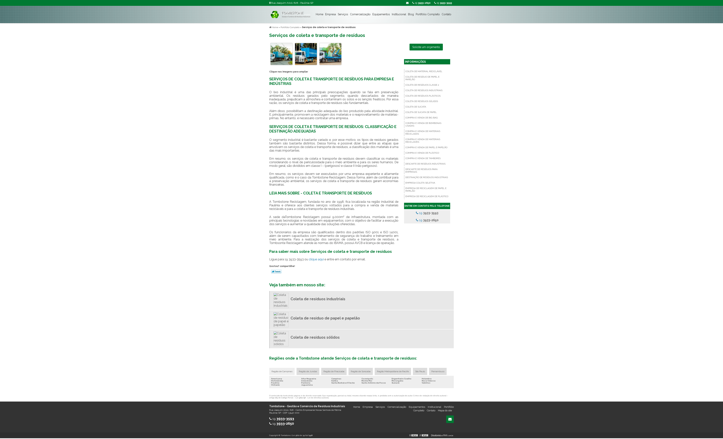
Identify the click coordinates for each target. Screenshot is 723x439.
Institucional (399, 14)
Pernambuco (437, 371)
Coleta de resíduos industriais (423, 90)
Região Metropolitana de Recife (393, 371)
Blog (411, 14)
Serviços (343, 14)
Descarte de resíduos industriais (425, 163)
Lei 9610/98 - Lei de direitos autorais (312, 398)
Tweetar (276, 271)
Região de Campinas (282, 371)
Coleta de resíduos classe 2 (422, 85)
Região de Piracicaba (333, 371)
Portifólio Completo (428, 14)
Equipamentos (381, 14)
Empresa (330, 14)
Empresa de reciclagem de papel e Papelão (425, 189)
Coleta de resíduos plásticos (423, 96)
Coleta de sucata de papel (421, 112)
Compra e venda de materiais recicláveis (422, 140)
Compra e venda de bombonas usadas (423, 124)
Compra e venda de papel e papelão (426, 147)
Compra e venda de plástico (422, 153)
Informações (415, 61)
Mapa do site (445, 410)
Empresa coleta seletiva (420, 182)
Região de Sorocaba (361, 371)
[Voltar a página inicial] (290, 14)
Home (319, 14)
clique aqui (316, 259)
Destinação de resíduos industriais (426, 177)
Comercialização (360, 14)
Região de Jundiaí (308, 371)
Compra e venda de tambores (423, 158)
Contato (446, 14)
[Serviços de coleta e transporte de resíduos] (281, 54)
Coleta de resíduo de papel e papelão (422, 78)
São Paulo (420, 371)
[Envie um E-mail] (407, 3)
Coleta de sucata (415, 106)
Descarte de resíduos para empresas (421, 170)
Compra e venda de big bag (421, 117)
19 (444, 3)
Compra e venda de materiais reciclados (422, 132)
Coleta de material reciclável (423, 71)
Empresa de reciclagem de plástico (426, 196)
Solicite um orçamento (426, 47)
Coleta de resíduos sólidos (421, 101)
